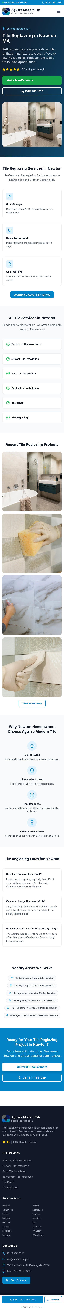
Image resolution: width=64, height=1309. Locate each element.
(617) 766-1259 (53, 2)
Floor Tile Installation (14, 1171)
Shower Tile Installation (15, 1165)
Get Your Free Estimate (32, 1066)
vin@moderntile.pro (18, 1259)
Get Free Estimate (16, 1280)
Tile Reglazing (10, 1187)
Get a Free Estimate (20, 80)
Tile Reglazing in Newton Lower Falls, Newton (34, 1015)
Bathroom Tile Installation (16, 1160)
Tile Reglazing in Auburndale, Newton (34, 978)
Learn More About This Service (32, 294)
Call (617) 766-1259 (34, 1077)
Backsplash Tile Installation (17, 1176)
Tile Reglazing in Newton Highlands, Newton (33, 1008)
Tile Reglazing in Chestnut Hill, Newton (33, 985)
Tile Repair (8, 1182)
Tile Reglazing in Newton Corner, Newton (33, 1000)
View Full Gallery (32, 703)
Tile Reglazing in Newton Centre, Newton (34, 993)
